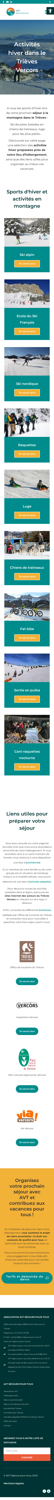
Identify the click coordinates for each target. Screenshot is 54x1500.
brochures (45, 910)
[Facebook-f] (44, 1491)
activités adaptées (40, 881)
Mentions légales (14, 1483)
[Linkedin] (48, 1491)
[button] (50, 11)
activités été (33, 862)
